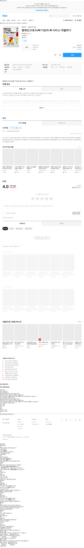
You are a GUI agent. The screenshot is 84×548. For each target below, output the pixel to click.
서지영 (23, 35)
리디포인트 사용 (4, 489)
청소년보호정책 (19, 437)
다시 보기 (8, 529)
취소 (1, 407)
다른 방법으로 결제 (5, 453)
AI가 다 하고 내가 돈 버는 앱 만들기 (68, 343)
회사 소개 (48, 422)
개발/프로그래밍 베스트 (9, 358)
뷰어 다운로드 (21, 424)
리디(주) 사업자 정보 (7, 435)
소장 (72, 55)
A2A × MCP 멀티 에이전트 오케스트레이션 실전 (7, 167)
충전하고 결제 (3, 491)
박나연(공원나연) (79, 346)
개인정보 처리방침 (11, 437)
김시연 (44, 170)
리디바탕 (20, 428)
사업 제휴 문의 (35, 424)
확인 (1, 471)
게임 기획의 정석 (43, 342)
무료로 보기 (3, 479)
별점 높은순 (19, 228)
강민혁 (60, 346)
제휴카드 (20, 422)
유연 (80, 170)
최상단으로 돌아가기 (9, 414)
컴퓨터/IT (24, 27)
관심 (25, 40)
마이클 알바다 (54, 346)
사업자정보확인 (26, 437)
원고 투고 (34, 422)
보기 (1, 514)
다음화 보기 (3, 529)
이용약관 (4, 437)
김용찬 (28, 346)
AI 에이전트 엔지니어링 (55, 343)
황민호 (4, 346)
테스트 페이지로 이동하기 (42, 10)
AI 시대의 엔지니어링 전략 (19, 343)
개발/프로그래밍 (32, 27)
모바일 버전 (3, 546)
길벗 (23, 37)
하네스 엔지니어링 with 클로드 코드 (7, 343)
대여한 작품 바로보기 (15, 461)
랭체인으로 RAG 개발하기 (31, 167)
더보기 (80, 147)
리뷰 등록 (76, 213)
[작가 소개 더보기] (42, 140)
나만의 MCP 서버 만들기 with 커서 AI (20, 167)
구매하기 (7, 521)
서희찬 (64, 346)
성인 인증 (2, 404)
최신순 (5, 228)
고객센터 (7, 419)
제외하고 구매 (3, 410)
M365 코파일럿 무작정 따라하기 (44, 167)
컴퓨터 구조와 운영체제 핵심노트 (68, 167)
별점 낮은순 (28, 228)
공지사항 (7, 423)
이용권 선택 (3, 477)
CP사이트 (20, 426)
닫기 (4, 514)
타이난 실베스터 (43, 344)
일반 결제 (9, 491)
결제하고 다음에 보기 (15, 490)
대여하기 (2, 521)
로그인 (77, 16)
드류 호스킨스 (18, 346)
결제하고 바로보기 (4, 490)
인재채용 (48, 424)
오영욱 (49, 344)
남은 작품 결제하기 (5, 461)
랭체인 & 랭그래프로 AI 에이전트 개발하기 (56, 167)
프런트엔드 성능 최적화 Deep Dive (32, 343)
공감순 (12, 228)
